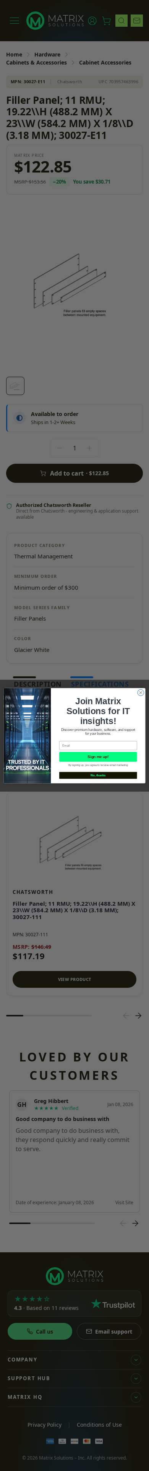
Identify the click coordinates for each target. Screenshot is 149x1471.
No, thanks (98, 775)
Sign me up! (98, 756)
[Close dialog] (141, 692)
